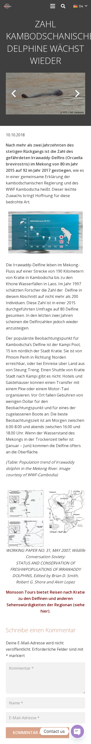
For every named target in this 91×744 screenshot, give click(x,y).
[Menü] (52, 6)
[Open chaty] (77, 731)
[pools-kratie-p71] (25, 504)
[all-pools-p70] (66, 512)
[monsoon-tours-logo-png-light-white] (7, 6)
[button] (63, 6)
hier (44, 611)
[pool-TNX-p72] (25, 533)
